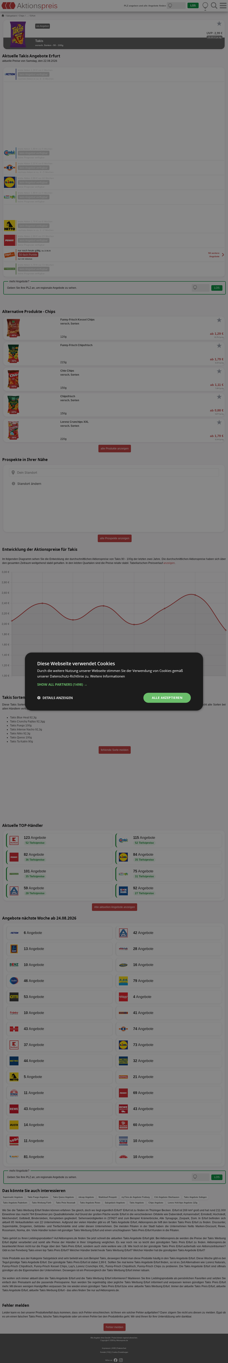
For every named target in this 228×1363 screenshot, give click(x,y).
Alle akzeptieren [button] (167, 698)
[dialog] (114, 681)
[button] (114, 684)
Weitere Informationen (107, 676)
